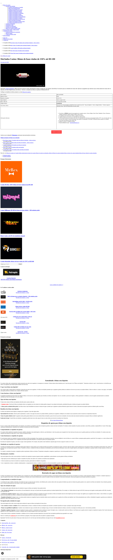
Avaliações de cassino (7, 30)
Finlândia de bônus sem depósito (15, 10)
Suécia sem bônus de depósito (14, 20)
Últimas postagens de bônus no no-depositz (10, 137)
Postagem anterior (7, 155)
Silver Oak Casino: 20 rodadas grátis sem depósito (19, 50)
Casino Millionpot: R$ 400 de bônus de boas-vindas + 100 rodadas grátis (20, 210)
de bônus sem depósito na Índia (14, 14)
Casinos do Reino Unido (11, 34)
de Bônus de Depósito (10, 23)
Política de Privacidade (8, 39)
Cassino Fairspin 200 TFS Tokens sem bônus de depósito (11, 278)
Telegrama (14, 135)
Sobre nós (5, 37)
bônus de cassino (26, 92)
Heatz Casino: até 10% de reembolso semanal (13, 236)
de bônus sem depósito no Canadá (15, 9)
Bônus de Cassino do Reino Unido (13, 28)
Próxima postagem (7, 156)
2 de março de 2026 (5, 62)
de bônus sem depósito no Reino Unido (16, 21)
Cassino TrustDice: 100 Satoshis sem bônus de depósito (20, 48)
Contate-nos (5, 40)
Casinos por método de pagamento (13, 32)
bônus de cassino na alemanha (42, 153)
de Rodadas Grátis (9, 25)
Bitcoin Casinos (9, 33)
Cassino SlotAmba (9, 88)
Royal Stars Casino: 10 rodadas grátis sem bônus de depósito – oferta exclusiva (24, 42)
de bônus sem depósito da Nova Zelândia (16, 16)
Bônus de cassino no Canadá (12, 153)
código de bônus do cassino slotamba (56, 153)
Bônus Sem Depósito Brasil (14, 8)
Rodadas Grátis (5, 404)
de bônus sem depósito (10, 6)
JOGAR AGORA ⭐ (77, 557)
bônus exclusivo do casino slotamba (71, 153)
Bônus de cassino (6, 5)
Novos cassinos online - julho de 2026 (11, 29)
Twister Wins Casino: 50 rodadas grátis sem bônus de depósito (21, 53)
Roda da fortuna (6, 35)
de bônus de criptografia (11, 26)
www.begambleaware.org (74, 122)
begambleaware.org (60, 517)
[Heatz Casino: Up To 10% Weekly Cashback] (11, 233)
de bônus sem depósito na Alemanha (15, 13)
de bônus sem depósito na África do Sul (16, 19)
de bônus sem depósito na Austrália (15, 7)
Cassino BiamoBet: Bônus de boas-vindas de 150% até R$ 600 (17, 261)
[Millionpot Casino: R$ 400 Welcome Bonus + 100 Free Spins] (11, 207)
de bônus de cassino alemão (11, 27)
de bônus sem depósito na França (15, 12)
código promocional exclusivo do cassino (27, 153)
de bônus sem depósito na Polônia (15, 18)
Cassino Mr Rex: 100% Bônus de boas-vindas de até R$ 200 (17, 184)
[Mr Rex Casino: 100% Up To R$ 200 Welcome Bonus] (11, 182)
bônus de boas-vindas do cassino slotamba (88, 153)
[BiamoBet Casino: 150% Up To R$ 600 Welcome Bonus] (11, 258)
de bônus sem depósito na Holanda (15, 15)
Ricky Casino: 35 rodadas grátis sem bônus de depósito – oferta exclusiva (23, 45)
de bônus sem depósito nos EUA (15, 22)
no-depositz (4, 1)
